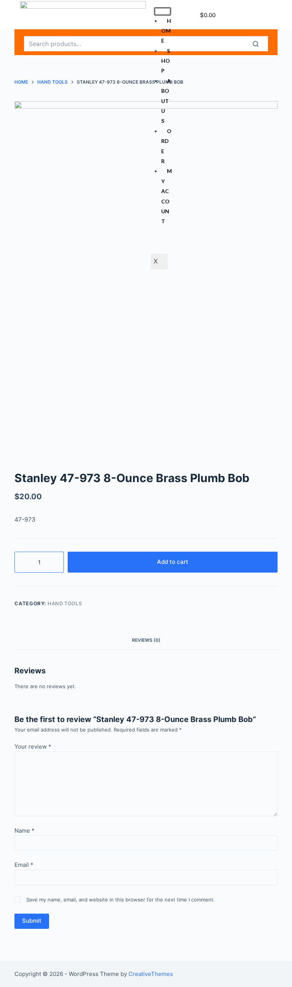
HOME (166, 30)
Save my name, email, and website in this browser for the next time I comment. (120, 900)
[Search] (260, 43)
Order (166, 146)
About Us (166, 101)
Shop (165, 61)
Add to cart (172, 561)
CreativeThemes (151, 973)
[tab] (146, 640)
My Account (166, 196)
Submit (31, 920)
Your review (32, 746)
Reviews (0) (146, 640)
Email (23, 864)
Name (24, 830)
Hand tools (65, 603)
